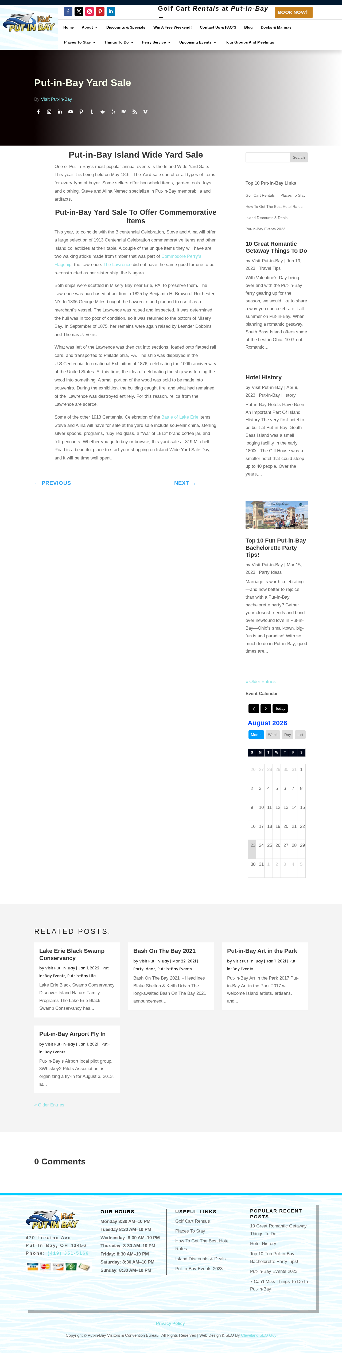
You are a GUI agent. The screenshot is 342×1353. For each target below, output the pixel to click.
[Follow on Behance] (124, 111)
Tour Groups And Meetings (249, 42)
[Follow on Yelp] (113, 111)
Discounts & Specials (125, 27)
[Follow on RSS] (134, 111)
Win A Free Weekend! (172, 27)
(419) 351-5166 (68, 1253)
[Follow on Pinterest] (100, 11)
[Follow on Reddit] (102, 111)
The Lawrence (117, 264)
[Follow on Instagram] (89, 11)
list (300, 734)
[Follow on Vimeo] (145, 111)
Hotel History (264, 377)
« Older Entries (261, 681)
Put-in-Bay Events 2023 (265, 229)
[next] (266, 708)
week (273, 734)
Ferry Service (154, 42)
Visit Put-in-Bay (56, 99)
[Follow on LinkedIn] (111, 11)
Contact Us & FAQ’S (218, 27)
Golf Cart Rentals (260, 195)
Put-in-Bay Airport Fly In (72, 1034)
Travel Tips (270, 268)
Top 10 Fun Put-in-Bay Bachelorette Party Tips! (276, 547)
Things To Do (116, 42)
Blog (248, 27)
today (280, 708)
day (287, 734)
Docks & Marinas (276, 27)
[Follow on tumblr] (92, 111)
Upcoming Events (195, 42)
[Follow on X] (79, 11)
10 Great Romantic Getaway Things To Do (276, 247)
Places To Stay (77, 42)
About (87, 27)
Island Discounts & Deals (266, 218)
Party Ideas (270, 572)
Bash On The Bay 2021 (164, 951)
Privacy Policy (170, 1323)
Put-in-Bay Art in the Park (262, 951)
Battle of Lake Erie (179, 417)
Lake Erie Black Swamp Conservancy (71, 954)
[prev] (253, 708)
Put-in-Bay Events (174, 969)
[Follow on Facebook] (68, 11)
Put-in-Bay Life (81, 975)
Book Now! (293, 12)
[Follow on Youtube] (70, 111)
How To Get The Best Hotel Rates (274, 207)
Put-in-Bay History (277, 395)
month (256, 734)
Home (68, 27)
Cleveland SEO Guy (259, 1335)
